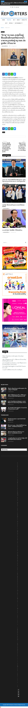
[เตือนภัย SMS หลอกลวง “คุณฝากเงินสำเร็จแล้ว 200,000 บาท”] (4, 420)
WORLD (23, 19)
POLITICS (9, 19)
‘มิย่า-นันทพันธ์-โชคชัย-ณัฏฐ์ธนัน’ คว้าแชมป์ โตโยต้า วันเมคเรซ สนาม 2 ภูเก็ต (14, 367)
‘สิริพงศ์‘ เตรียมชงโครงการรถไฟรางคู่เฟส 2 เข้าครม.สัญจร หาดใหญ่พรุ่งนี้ (13, 356)
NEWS (18, 19)
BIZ (14, 19)
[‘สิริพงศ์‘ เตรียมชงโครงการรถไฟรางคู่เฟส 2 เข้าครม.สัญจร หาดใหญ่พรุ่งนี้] (4, 390)
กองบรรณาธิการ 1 (5, 46)
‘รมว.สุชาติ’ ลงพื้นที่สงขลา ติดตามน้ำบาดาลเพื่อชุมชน (12, 369)
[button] (24, 1)
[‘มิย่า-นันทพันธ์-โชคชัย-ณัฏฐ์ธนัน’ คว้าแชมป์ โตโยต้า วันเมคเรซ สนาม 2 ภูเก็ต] (4, 409)
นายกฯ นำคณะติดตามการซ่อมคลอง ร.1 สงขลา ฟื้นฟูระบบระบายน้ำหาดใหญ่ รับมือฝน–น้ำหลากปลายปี (14, 363)
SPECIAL (11, 23)
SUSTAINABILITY (18, 23)
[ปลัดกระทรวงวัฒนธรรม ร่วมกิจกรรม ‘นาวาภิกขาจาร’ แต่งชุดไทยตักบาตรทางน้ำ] (4, 433)
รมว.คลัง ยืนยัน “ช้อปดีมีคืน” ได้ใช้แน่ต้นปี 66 (12, 230)
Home (3, 19)
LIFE (6, 23)
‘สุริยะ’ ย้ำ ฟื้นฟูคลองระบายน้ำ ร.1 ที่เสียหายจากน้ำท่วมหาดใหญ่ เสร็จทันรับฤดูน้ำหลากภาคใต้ (14, 360)
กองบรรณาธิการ (6, 183)
